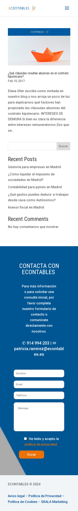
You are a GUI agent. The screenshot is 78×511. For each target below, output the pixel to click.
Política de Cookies (22, 502)
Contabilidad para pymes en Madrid (35, 187)
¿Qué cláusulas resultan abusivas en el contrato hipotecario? (38, 74)
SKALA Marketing (54, 502)
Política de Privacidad (44, 496)
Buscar (63, 146)
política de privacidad (41, 444)
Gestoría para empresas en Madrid (34, 167)
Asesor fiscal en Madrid (26, 207)
